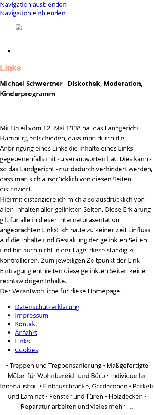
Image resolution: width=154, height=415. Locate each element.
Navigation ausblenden (33, 4)
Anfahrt (26, 332)
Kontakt (26, 323)
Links (22, 341)
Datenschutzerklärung (47, 306)
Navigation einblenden (32, 13)
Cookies (26, 349)
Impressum (32, 315)
